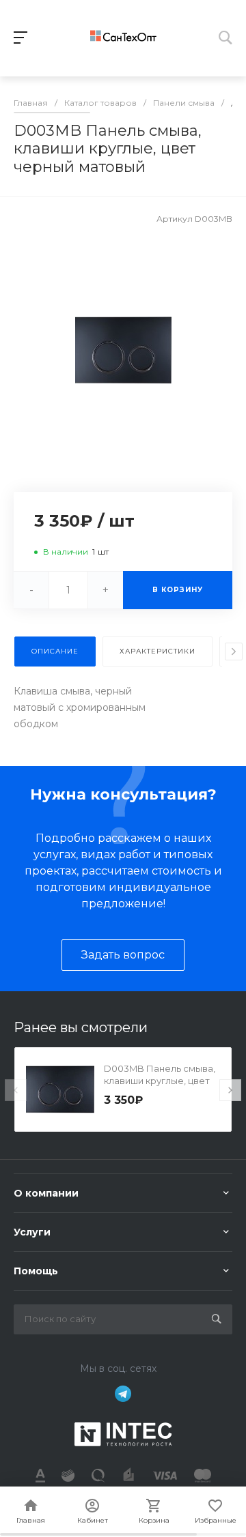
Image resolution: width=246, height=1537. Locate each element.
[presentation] (234, 651)
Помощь (36, 1271)
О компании (46, 1193)
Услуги (32, 1232)
